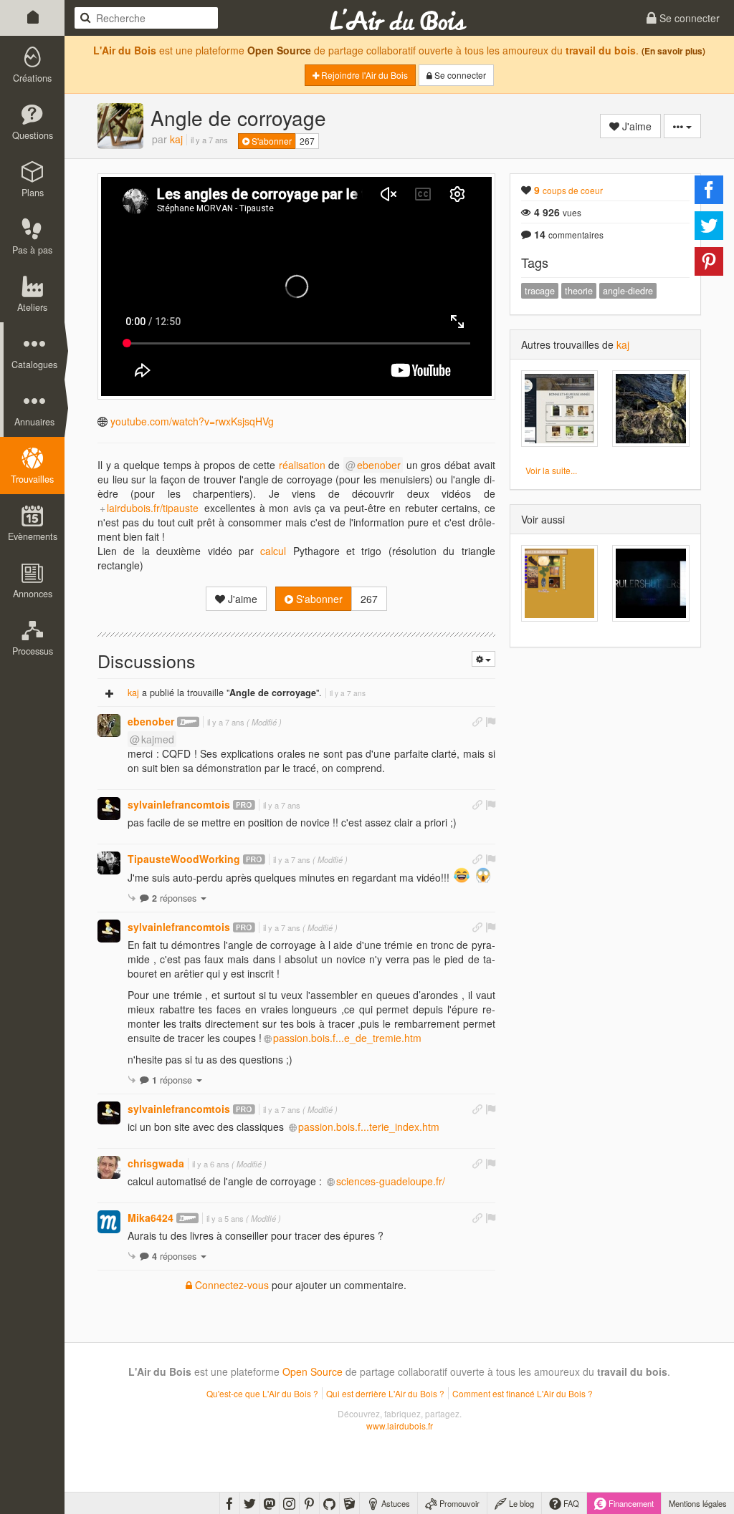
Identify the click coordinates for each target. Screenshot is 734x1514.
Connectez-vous (230, 1285)
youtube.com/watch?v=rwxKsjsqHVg (192, 421)
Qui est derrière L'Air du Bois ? (385, 1393)
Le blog (520, 1503)
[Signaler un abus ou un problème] (490, 721)
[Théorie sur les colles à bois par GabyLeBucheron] (560, 583)
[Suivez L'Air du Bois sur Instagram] (289, 1503)
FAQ (570, 1503)
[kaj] (120, 126)
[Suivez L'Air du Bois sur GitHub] (329, 1503)
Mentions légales (698, 1503)
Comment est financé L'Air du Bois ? (522, 1393)
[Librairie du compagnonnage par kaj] (560, 409)
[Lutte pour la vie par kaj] (651, 409)
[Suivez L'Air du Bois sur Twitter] (249, 1503)
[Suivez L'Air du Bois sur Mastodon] (269, 1503)
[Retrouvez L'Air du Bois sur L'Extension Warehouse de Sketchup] (349, 1503)
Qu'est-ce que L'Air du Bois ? (262, 1393)
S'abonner (270, 141)
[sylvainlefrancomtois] (108, 808)
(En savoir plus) (673, 51)
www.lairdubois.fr (399, 1425)
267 (307, 141)
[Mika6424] (108, 1221)
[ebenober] (108, 725)
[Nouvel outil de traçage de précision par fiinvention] (651, 583)
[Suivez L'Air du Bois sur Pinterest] (309, 1503)
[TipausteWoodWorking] (108, 863)
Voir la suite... (551, 470)
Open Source (279, 50)
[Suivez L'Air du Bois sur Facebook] (229, 1503)
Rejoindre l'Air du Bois (363, 75)
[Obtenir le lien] (477, 721)
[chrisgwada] (108, 1167)
